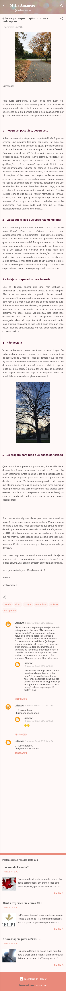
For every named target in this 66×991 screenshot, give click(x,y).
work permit (10, 610)
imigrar (28, 604)
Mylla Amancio (22, 5)
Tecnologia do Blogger (35, 979)
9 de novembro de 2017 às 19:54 (39, 721)
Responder (21, 699)
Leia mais (58, 893)
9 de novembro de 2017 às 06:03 (39, 623)
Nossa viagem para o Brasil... (21, 939)
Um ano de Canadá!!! (15, 867)
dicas (18, 604)
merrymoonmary (41, 985)
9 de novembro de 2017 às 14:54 (39, 706)
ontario (54, 604)
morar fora (41, 604)
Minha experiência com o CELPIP (24, 903)
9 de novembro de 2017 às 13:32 (39, 666)
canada (7, 604)
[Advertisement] (33, 826)
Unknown (19, 622)
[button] (62, 19)
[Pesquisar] (62, 6)
